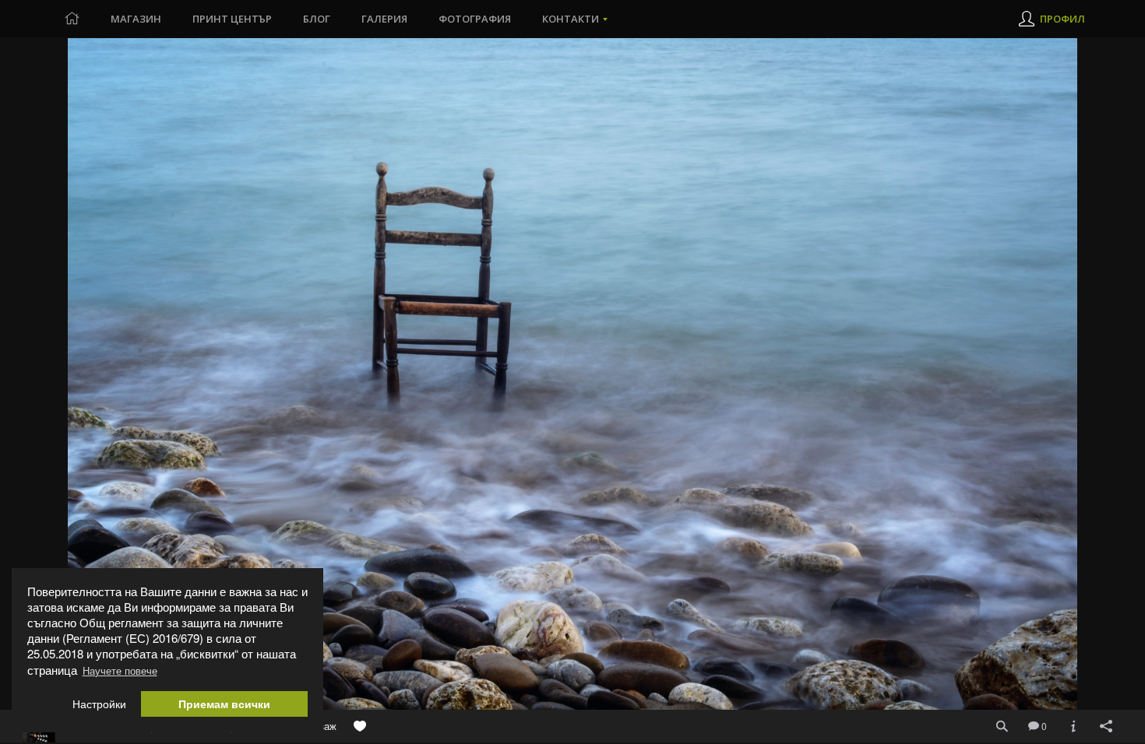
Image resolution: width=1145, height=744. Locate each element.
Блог (316, 19)
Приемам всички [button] (224, 704)
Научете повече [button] (120, 670)
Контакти (570, 19)
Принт (232, 19)
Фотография (475, 19)
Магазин (136, 19)
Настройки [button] (99, 704)
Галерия (384, 19)
